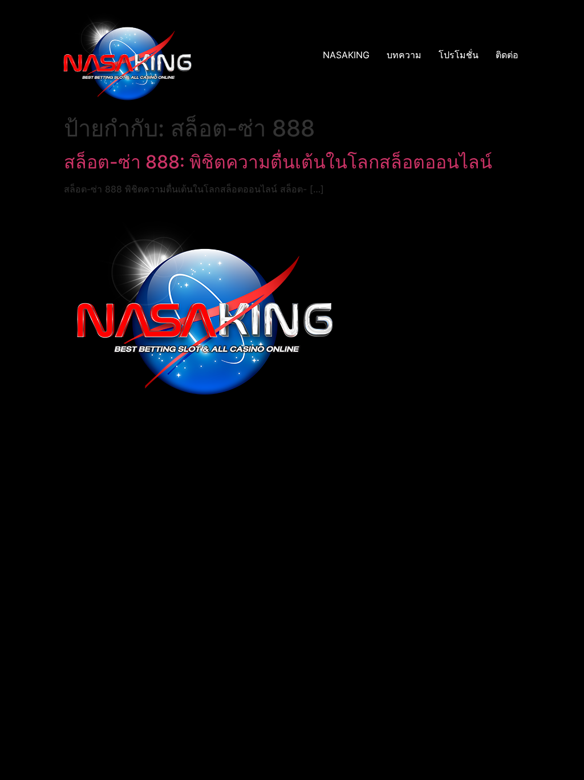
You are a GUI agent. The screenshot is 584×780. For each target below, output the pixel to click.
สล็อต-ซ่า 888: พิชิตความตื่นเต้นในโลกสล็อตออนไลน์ (278, 162)
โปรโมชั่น (458, 55)
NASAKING (346, 55)
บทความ (404, 55)
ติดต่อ (507, 55)
